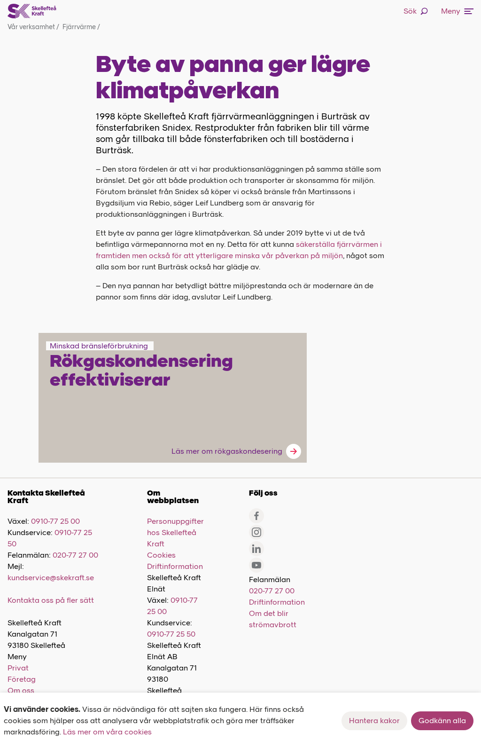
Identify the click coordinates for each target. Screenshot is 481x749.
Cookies (161, 555)
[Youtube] (256, 565)
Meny (450, 11)
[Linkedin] (256, 548)
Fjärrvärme (81, 27)
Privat (18, 667)
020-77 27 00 (75, 555)
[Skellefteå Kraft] (32, 11)
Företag (22, 679)
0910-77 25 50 (171, 634)
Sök (410, 11)
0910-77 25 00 (55, 521)
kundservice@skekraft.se (51, 577)
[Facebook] (256, 515)
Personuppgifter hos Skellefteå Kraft (175, 532)
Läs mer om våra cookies (107, 731)
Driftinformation (175, 566)
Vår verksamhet (33, 27)
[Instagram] (256, 532)
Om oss (21, 690)
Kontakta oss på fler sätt (51, 600)
